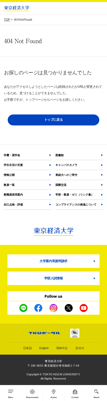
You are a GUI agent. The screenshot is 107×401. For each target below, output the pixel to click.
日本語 (27, 348)
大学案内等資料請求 (53, 261)
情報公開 (9, 174)
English (44, 348)
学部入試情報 (53, 278)
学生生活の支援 (13, 164)
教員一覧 (9, 184)
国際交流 (60, 184)
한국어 (79, 348)
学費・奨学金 (12, 155)
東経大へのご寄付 (66, 174)
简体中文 (62, 348)
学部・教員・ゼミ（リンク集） (74, 194)
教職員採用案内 (13, 194)
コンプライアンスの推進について (76, 204)
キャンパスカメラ (66, 164)
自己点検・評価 (13, 204)
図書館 (59, 155)
